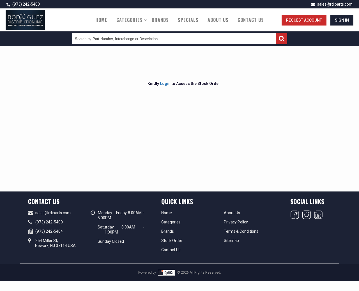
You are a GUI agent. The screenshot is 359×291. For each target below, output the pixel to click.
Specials (188, 20)
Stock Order (171, 240)
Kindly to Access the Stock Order (184, 83)
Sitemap (231, 240)
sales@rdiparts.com (334, 4)
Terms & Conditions (241, 231)
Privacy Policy (236, 222)
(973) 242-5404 (49, 231)
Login (165, 83)
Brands (160, 20)
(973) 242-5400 (25, 4)
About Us (218, 20)
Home (101, 20)
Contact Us (251, 20)
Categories (129, 20)
